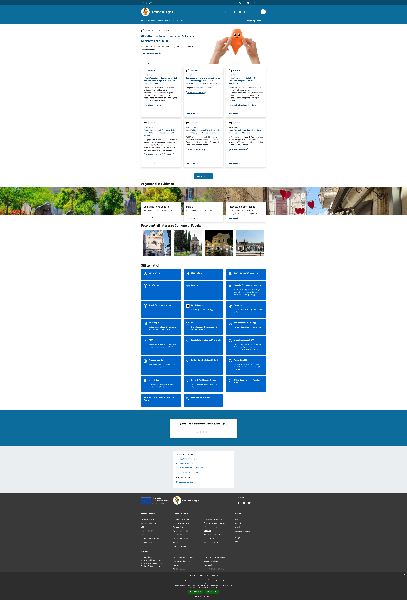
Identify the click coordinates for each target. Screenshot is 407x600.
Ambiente (207, 530)
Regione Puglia (146, 2)
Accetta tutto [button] (195, 592)
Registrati (241, 3)
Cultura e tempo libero (181, 523)
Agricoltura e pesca (211, 542)
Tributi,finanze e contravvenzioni (216, 527)
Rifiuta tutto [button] (212, 591)
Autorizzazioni (209, 538)
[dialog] (203, 586)
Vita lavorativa (178, 527)
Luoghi (237, 537)
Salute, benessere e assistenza (215, 534)
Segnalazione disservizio (181, 561)
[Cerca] (263, 11)
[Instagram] (244, 11)
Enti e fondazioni (147, 530)
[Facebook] (234, 11)
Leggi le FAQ (177, 565)
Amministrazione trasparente (214, 557)
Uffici (143, 527)
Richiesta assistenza (180, 569)
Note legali (208, 565)
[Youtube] (239, 11)
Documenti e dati (147, 542)
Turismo (175, 542)
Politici (143, 534)
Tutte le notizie (202, 176)
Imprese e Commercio (180, 530)
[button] (203, 596)
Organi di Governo (147, 519)
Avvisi (237, 527)
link (216, 587)
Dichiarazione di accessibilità (214, 569)
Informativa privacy (211, 561)
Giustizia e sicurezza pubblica (214, 523)
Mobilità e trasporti (179, 546)
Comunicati (149, 30)
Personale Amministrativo (150, 538)
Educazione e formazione (213, 519)
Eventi (237, 541)
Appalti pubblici (178, 534)
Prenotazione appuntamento (183, 557)
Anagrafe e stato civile (181, 519)
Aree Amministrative (148, 523)
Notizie (237, 519)
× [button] (404, 575)
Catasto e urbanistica (180, 538)
